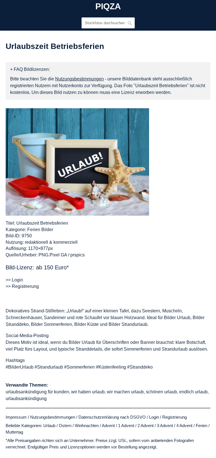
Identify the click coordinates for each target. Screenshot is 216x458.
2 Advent (146, 425)
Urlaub (49, 425)
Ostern (65, 425)
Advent (108, 425)
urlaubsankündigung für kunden (37, 391)
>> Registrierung (22, 286)
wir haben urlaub (88, 391)
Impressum (16, 417)
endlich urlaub (193, 391)
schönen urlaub (161, 391)
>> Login (14, 279)
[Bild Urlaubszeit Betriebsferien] (77, 162)
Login (154, 417)
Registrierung (174, 417)
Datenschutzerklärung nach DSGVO (112, 417)
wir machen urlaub (125, 391)
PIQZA (108, 6)
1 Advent (126, 425)
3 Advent (165, 425)
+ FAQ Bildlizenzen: (30, 69)
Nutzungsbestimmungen (52, 417)
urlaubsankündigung (26, 398)
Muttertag (14, 432)
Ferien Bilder (40, 229)
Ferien (201, 425)
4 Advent (184, 425)
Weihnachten (87, 425)
